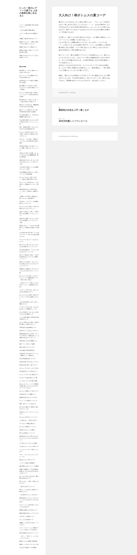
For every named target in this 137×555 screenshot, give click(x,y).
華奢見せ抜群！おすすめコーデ (28, 510)
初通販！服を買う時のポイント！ (28, 38)
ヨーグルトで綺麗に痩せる (27, 423)
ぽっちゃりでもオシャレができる (28, 368)
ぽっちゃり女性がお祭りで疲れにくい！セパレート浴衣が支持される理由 (28, 94)
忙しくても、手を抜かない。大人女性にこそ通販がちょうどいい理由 (28, 184)
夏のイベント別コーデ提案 (27, 344)
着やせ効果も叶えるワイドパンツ (28, 533)
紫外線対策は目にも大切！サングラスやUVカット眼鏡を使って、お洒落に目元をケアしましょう (29, 335)
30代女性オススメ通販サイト (27, 394)
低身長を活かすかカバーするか (28, 397)
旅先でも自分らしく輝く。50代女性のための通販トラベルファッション (29, 213)
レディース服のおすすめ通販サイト (28, 34)
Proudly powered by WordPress (68, 136)
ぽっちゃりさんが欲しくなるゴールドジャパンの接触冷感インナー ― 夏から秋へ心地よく (28, 278)
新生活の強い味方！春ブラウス (28, 365)
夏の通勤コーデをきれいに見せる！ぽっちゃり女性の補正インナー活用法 (28, 87)
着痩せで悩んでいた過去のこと (28, 47)
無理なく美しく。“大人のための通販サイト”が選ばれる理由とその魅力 (29, 227)
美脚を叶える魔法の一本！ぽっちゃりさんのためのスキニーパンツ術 (28, 271)
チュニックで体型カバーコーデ (28, 400)
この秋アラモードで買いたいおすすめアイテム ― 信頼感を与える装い (28, 285)
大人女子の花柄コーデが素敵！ (28, 547)
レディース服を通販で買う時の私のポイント (28, 26)
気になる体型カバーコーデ (27, 433)
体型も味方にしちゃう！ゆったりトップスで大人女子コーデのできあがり (28, 500)
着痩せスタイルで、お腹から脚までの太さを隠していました (28, 43)
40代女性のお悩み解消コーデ (27, 327)
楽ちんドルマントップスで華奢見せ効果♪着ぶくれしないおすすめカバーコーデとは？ (28, 386)
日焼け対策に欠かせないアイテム (28, 362)
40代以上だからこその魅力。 (27, 430)
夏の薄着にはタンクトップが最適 (28, 466)
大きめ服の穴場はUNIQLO (27, 350)
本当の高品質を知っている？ (27, 358)
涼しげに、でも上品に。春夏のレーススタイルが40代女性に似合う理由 (29, 141)
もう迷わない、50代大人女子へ (28, 420)
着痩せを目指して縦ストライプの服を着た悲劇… (28, 51)
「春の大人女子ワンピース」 (27, 486)
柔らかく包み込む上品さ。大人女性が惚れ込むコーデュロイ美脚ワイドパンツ (28, 257)
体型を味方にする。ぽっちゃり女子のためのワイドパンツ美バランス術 (28, 162)
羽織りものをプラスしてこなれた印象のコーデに (28, 56)
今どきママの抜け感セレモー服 (28, 378)
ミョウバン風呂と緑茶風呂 (27, 463)
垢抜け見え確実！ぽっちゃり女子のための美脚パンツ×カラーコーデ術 (28, 220)
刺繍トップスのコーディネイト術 (28, 544)
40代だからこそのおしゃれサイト (29, 330)
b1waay (73, 92)
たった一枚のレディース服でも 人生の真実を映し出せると (28, 11)
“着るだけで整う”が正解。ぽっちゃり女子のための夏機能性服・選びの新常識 (28, 155)
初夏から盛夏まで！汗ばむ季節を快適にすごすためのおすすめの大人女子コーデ (28, 471)
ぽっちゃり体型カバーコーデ (27, 427)
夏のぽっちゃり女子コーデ (27, 460)
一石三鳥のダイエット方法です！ (28, 495)
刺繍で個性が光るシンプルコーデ (28, 513)
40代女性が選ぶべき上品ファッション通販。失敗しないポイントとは (29, 148)
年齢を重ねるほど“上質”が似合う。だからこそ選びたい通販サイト (28, 191)
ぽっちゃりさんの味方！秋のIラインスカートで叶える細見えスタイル (29, 297)
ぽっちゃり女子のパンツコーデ (28, 417)
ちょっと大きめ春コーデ (26, 519)
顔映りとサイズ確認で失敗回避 (28, 541)
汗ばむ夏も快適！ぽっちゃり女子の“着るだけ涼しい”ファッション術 (28, 122)
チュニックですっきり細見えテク (28, 374)
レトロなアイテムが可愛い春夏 (28, 381)
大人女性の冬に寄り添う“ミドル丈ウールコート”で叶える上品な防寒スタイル (29, 234)
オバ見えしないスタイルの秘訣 (28, 443)
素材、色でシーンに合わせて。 (28, 404)
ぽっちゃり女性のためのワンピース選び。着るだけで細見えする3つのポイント (28, 134)
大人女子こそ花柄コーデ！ (27, 516)
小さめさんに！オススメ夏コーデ (28, 446)
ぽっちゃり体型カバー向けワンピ (28, 391)
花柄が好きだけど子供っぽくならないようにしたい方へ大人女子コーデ (28, 438)
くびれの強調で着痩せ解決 (27, 30)
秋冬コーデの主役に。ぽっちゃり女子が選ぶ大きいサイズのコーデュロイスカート (28, 264)
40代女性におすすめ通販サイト (28, 341)
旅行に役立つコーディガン (27, 347)
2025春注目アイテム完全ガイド (28, 371)
